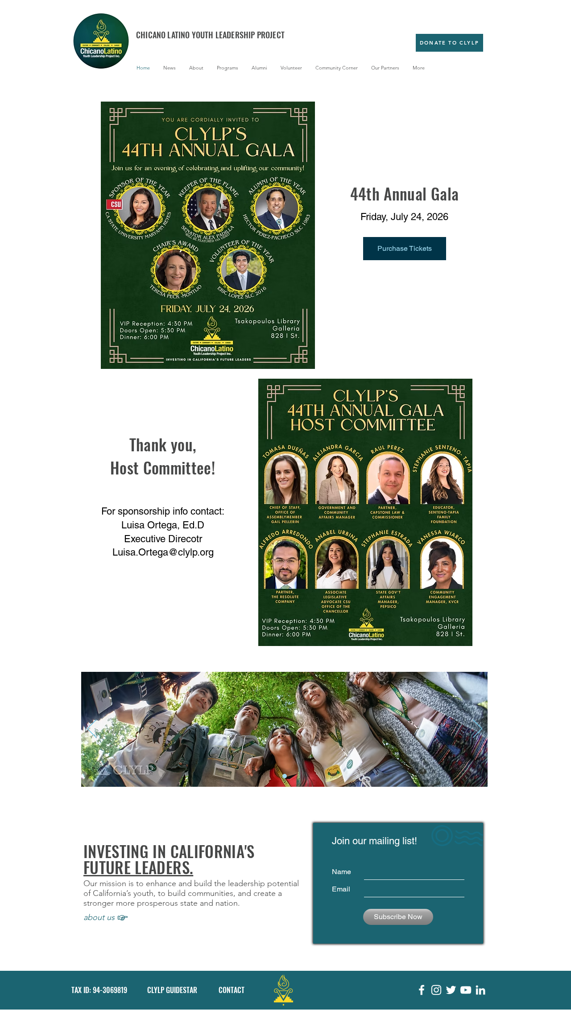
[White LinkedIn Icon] (480, 990)
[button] (196, 67)
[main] (284, 776)
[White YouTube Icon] (465, 990)
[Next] (477, 729)
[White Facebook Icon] (421, 990)
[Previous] (91, 729)
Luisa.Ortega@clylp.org (163, 552)
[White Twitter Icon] (451, 990)
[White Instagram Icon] (436, 990)
